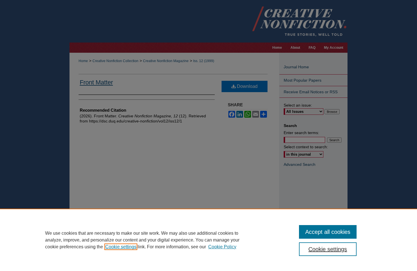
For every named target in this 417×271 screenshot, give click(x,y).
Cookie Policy (222, 246)
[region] (208, 240)
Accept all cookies (327, 232)
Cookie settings (120, 246)
